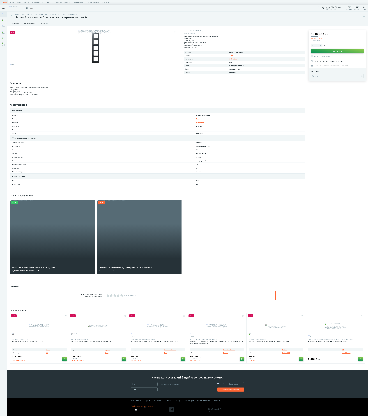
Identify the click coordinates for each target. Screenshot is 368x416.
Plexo (106, 353)
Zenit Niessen (346, 353)
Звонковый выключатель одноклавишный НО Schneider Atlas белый (154, 341)
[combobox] (134, 389)
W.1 (47, 353)
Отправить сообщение (231, 389)
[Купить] (64, 359)
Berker (48, 350)
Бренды (26, 2)
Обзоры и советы (61, 2)
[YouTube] (171, 409)
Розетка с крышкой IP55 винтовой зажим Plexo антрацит (91, 341)
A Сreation (233, 59)
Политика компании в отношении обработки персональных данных (215, 409)
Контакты (105, 2)
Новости (49, 2)
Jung (231, 56)
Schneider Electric (170, 350)
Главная (4, 2)
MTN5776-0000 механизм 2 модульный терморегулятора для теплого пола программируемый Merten (216, 342)
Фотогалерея (78, 2)
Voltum (284, 350)
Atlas (165, 353)
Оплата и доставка (92, 2)
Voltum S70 (286, 353)
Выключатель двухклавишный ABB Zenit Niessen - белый (327, 341)
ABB (343, 350)
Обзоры (178, 401)
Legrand (107, 350)
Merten (225, 353)
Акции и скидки (15, 2)
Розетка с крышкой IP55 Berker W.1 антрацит (28, 341)
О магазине (36, 2)
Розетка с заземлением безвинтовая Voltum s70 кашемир (269, 341)
